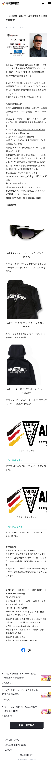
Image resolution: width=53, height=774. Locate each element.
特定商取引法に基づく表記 (15, 745)
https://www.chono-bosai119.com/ (23, 198)
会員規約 (8, 750)
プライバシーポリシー (13, 740)
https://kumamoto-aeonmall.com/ (23, 187)
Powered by (23, 760)
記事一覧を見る (26, 725)
